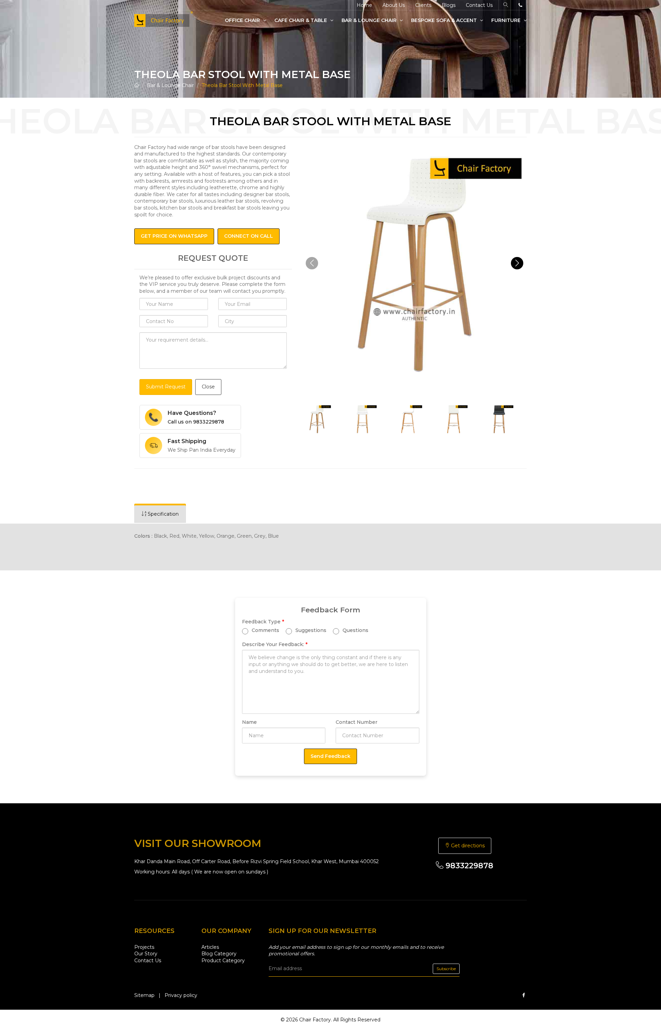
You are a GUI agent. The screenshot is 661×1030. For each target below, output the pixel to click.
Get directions (467, 846)
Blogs (448, 5)
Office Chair (243, 20)
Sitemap (144, 995)
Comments (264, 630)
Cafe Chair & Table (301, 20)
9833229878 (468, 865)
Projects (144, 947)
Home (364, 5)
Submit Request (166, 387)
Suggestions (310, 630)
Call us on (196, 422)
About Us (393, 5)
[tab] (160, 514)
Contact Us (479, 5)
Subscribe (446, 968)
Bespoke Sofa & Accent (444, 20)
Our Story (145, 954)
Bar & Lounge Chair (370, 20)
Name (249, 722)
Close (208, 387)
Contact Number (356, 722)
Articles (210, 947)
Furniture (506, 20)
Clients (423, 5)
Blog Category (219, 954)
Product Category (223, 960)
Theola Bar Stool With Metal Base (242, 85)
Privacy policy (181, 995)
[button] (517, 263)
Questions (354, 630)
